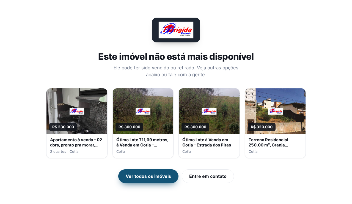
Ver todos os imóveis (148, 176)
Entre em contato (208, 176)
